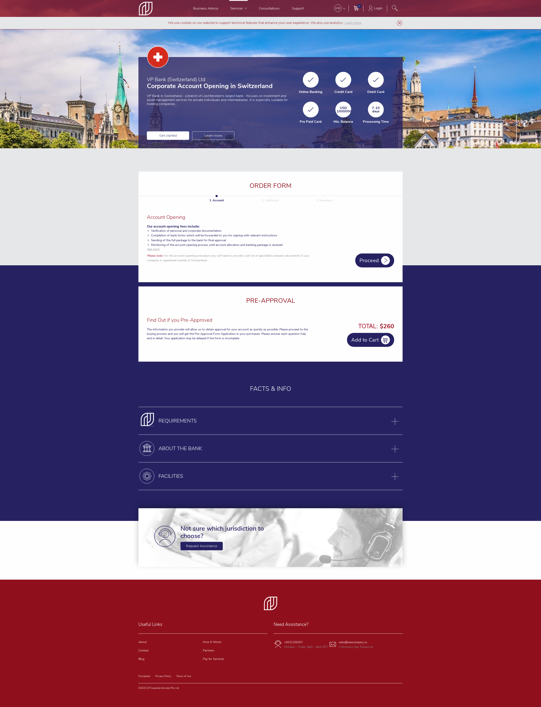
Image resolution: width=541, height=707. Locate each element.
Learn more (213, 135)
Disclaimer (144, 676)
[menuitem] (205, 8)
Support (298, 8)
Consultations (269, 8)
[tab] (270, 421)
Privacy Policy (163, 676)
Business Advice (205, 8)
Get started (168, 135)
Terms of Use (183, 676)
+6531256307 (293, 642)
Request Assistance (201, 546)
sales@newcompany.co (353, 642)
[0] (356, 8)
